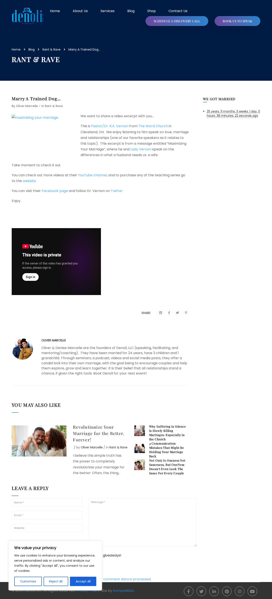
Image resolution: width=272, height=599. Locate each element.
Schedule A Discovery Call (177, 21)
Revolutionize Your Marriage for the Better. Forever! (98, 433)
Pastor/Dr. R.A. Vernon (110, 126)
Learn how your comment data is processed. (114, 579)
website (29, 180)
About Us (80, 10)
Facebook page (55, 190)
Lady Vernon (141, 149)
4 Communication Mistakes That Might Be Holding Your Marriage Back (166, 449)
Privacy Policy (87, 590)
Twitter (117, 190)
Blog (131, 10)
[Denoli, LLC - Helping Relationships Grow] (28, 16)
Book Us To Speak (237, 21)
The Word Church (153, 126)
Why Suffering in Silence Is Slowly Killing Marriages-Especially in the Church (167, 432)
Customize (28, 581)
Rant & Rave (51, 49)
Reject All (55, 581)
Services (108, 10)
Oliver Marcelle (27, 106)
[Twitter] (177, 313)
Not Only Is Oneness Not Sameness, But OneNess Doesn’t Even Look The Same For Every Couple (167, 466)
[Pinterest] (186, 313)
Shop (151, 10)
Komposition (123, 590)
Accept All (83, 581)
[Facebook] (169, 313)
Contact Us (178, 10)
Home (55, 10)
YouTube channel (92, 175)
